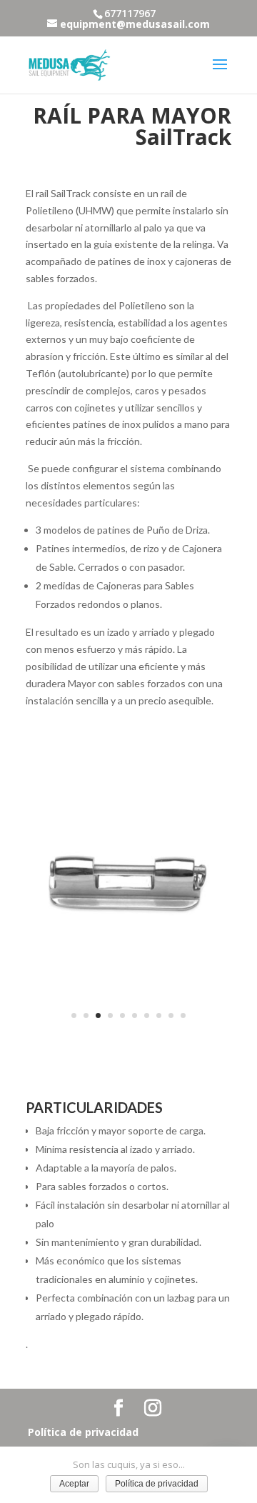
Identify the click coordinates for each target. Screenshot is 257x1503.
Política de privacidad (83, 1432)
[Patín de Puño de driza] (128, 1035)
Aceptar (74, 1484)
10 (183, 1015)
